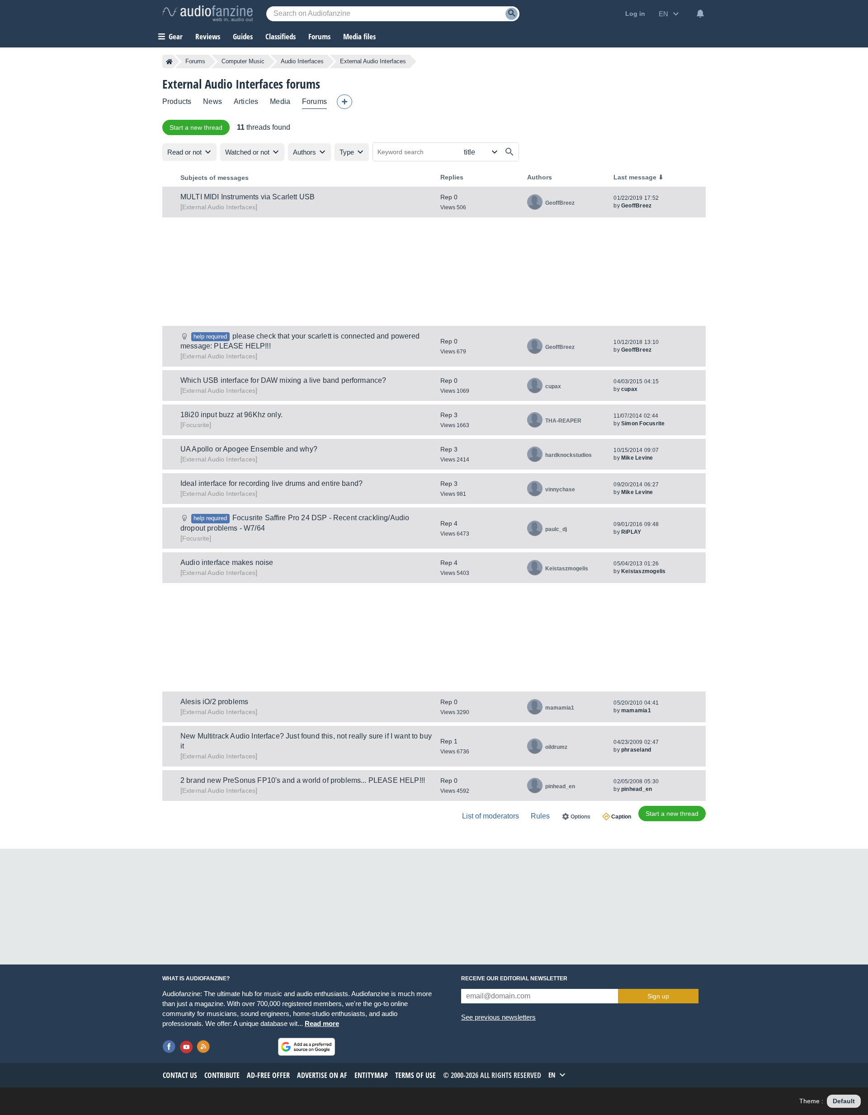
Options (580, 817)
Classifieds (280, 36)
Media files (359, 36)
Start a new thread (196, 127)
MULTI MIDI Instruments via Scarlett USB (247, 197)
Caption (621, 817)
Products (176, 101)
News (212, 101)
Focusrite (195, 424)
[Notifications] (700, 13)
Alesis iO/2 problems (214, 702)
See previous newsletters (498, 1017)
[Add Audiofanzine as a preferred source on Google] (306, 1047)
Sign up (658, 996)
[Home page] (169, 61)
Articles (246, 101)
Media (280, 101)
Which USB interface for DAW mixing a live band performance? (283, 380)
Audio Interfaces (302, 61)
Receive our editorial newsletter (514, 978)
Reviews (207, 36)
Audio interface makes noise (226, 562)
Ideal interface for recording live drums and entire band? (271, 483)
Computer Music (243, 61)
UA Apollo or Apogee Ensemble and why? (248, 449)
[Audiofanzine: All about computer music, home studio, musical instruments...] (207, 13)
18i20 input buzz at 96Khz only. (231, 415)
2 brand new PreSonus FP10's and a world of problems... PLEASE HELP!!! (302, 780)
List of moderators (490, 816)
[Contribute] (344, 101)
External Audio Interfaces (218, 207)
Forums (195, 61)
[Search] (511, 14)
